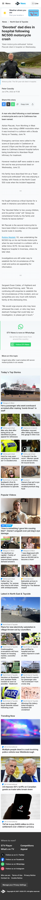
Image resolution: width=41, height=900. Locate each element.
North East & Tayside (19, 22)
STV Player (6, 845)
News (4, 22)
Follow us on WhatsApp (15, 864)
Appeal (23, 849)
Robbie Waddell (8, 237)
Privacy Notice (29, 875)
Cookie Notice (16, 878)
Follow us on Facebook (15, 859)
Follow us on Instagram (15, 869)
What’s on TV (7, 849)
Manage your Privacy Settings (14, 885)
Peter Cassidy (8, 88)
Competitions (27, 845)
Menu (7, 3)
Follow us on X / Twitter (15, 855)
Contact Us (5, 878)
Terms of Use (17, 875)
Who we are (5, 875)
